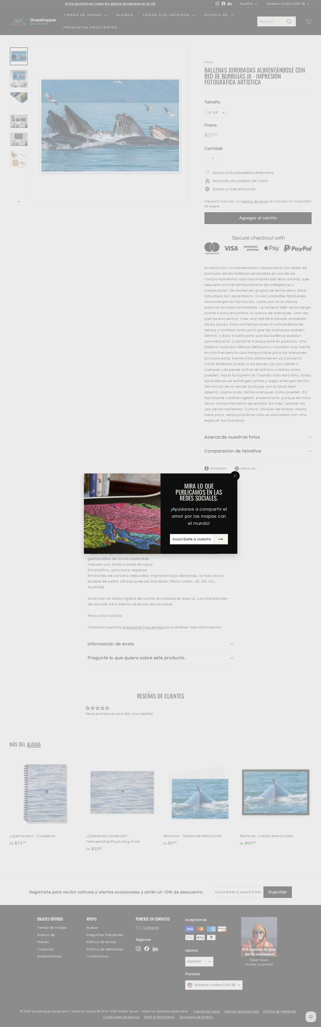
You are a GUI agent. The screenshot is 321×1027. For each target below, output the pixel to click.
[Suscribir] (220, 539)
